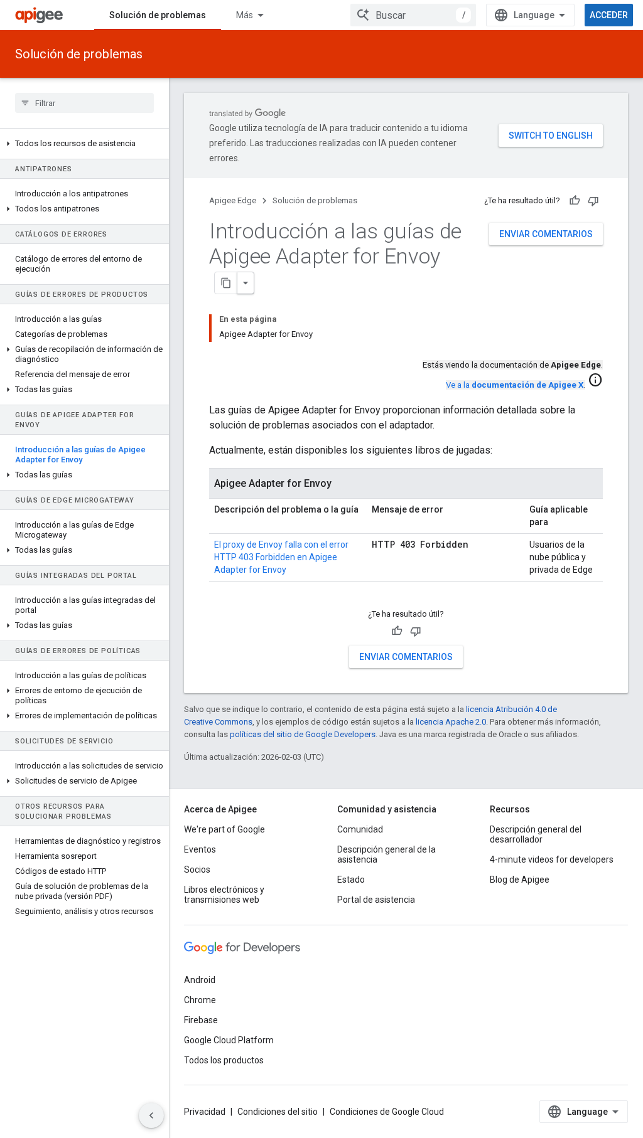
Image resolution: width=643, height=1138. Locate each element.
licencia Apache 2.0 (451, 721)
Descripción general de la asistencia (386, 854)
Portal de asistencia (376, 900)
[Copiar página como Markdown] (226, 283)
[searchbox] (84, 103)
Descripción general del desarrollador (535, 834)
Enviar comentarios (546, 234)
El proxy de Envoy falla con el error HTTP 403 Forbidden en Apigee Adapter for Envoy (281, 557)
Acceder (609, 15)
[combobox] (413, 15)
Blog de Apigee (519, 880)
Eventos (200, 849)
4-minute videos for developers (551, 859)
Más (244, 15)
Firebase (201, 1020)
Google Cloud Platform (229, 1040)
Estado (351, 880)
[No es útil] (593, 200)
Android (199, 980)
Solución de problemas (157, 15)
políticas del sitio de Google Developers (303, 734)
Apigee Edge (232, 200)
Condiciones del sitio (277, 1112)
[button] (84, 143)
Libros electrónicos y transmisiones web (224, 895)
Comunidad (360, 829)
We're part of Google (224, 829)
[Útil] (574, 200)
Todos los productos (224, 1060)
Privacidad (204, 1112)
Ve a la (514, 385)
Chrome (200, 1000)
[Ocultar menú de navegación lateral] (151, 1115)
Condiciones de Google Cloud (387, 1112)
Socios (197, 869)
